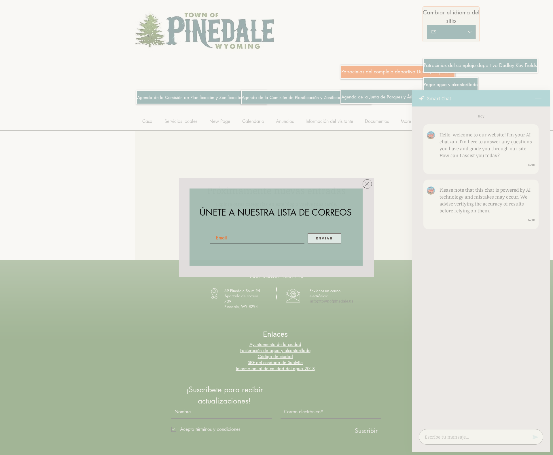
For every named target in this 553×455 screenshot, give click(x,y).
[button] (367, 184)
